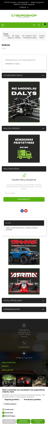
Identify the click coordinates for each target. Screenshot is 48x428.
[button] (34, 25)
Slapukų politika (11, 399)
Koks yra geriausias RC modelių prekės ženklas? (22, 229)
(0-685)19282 (24, 347)
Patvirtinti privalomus (9, 421)
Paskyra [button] (24, 7)
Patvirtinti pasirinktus (23, 421)
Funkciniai (9, 409)
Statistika (9, 413)
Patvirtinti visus (38, 421)
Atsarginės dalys (12, 75)
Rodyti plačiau (10, 404)
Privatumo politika (32, 399)
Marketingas (10, 416)
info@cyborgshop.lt (24, 358)
